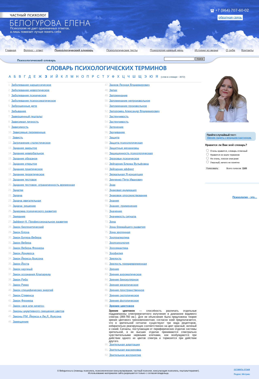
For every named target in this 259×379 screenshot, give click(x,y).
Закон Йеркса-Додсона (28, 258)
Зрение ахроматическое (125, 274)
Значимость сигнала (122, 216)
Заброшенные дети (24, 105)
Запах (113, 90)
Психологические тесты (122, 50)
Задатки (18, 190)
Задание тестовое (25, 179)
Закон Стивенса (23, 295)
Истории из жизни (206, 50)
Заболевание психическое (28, 95)
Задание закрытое (25, 148)
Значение (115, 211)
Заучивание (117, 132)
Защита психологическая (126, 142)
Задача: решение (24, 205)
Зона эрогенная (119, 232)
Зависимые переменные (29, 132)
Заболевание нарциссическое (31, 84)
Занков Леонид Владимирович (129, 84)
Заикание (19, 216)
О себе (230, 50)
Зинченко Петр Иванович (125, 179)
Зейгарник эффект (121, 169)
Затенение (116, 126)
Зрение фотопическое (124, 300)
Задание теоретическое (28, 174)
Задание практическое (28, 169)
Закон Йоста (21, 263)
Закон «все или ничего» (28, 305)
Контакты (247, 50)
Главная (10, 50)
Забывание (18, 111)
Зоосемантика (118, 247)
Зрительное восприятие (125, 355)
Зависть (18, 137)
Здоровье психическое (124, 158)
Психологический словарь (74, 50)
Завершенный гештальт (26, 116)
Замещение (21, 321)
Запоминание (118, 95)
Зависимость (19, 126)
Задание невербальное (28, 153)
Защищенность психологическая (131, 153)
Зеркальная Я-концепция (126, 174)
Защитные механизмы (124, 148)
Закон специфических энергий (33, 290)
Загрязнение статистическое (32, 142)
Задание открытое (25, 163)
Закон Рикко (21, 284)
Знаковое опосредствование (128, 195)
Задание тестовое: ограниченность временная (44, 184)
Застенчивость (118, 116)
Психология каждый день (166, 50)
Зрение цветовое (121, 305)
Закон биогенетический (28, 226)
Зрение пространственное (126, 290)
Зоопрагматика (119, 237)
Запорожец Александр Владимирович (134, 111)
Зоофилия (116, 253)
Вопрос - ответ (33, 50)
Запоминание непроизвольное (129, 100)
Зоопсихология (119, 242)
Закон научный (23, 269)
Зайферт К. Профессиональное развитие (40, 221)
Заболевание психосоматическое (33, 100)
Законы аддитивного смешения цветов (38, 311)
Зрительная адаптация (124, 344)
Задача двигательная (27, 200)
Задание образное (25, 158)
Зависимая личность (25, 121)
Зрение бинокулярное (124, 279)
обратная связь (230, 17)
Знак (112, 184)
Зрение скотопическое (124, 295)
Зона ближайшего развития (127, 226)
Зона (112, 221)
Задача (17, 195)
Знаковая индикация (123, 190)
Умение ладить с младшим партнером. (229, 137)
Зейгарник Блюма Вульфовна (129, 163)
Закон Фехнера (23, 300)
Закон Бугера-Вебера (27, 237)
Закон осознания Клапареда (32, 274)
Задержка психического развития (35, 211)
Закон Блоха (21, 232)
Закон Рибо (20, 279)
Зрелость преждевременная (128, 263)
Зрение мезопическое (123, 284)
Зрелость (115, 258)
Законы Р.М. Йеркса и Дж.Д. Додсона (37, 316)
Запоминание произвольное (128, 105)
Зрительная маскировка (125, 349)
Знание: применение (123, 205)
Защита (114, 137)
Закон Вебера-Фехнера (28, 247)
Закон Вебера (22, 242)
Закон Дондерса (23, 253)
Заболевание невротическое (30, 90)
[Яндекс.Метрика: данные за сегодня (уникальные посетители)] (242, 374)
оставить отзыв (242, 369)
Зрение (114, 269)
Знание (114, 200)
